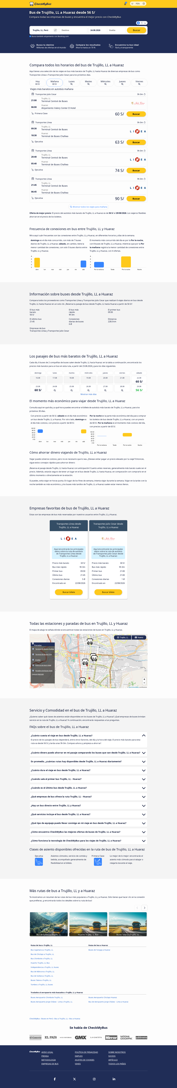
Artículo (113, 1060)
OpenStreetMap (133, 687)
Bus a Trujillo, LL (61, 1018)
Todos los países (117, 1063)
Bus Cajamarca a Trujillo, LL (42, 950)
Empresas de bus (49, 1063)
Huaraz (140, 637)
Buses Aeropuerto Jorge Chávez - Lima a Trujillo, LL (51, 1002)
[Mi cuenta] (125, 3)
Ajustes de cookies (84, 1060)
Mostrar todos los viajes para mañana (89, 206)
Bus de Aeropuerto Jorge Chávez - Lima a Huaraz (108, 1002)
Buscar (136, 114)
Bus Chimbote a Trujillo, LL (42, 958)
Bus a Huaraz (74, 1018)
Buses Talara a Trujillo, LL (41, 980)
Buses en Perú (47, 1018)
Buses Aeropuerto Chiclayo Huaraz (102, 997)
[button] (82, 680)
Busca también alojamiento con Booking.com (50, 36)
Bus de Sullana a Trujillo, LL (42, 976)
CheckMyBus (35, 1018)
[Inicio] (40, 4)
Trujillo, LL (123, 637)
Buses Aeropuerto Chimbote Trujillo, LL (47, 997)
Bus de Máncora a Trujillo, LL (42, 971)
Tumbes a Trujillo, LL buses (42, 984)
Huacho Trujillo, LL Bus (40, 963)
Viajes (78, 1063)
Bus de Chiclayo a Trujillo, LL (42, 954)
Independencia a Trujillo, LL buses (45, 967)
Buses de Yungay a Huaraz (99, 950)
